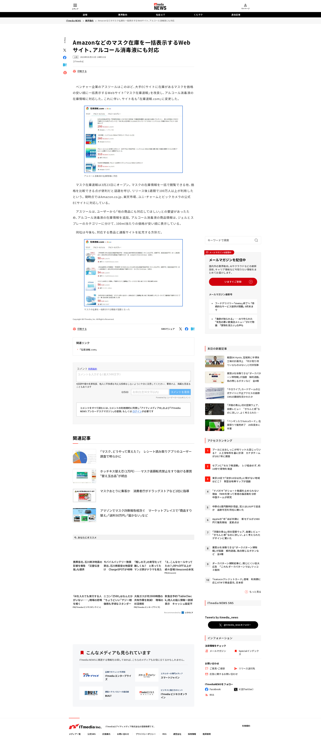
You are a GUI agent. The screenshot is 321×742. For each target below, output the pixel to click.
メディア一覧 (75, 733)
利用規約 (246, 725)
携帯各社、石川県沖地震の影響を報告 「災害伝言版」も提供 (87, 565)
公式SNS (91, 733)
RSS (165, 733)
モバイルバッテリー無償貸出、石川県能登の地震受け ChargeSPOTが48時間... (118, 565)
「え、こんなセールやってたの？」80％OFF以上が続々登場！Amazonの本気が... (179, 565)
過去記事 (235, 14)
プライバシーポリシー (146, 733)
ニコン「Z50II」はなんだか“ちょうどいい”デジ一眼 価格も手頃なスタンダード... (118, 600)
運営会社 (177, 733)
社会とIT (160, 14)
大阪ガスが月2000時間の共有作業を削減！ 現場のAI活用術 (148, 599)
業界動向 (122, 14)
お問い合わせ (123, 733)
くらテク (198, 14)
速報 (85, 14)
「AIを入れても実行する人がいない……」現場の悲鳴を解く (87, 599)
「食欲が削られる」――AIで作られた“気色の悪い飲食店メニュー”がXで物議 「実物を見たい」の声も (234, 322)
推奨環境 (207, 733)
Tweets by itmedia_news (221, 617)
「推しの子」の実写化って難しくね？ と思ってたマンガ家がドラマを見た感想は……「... (148, 565)
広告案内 (106, 733)
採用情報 (192, 733)
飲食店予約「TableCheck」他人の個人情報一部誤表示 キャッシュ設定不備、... (179, 600)
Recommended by (172, 612)
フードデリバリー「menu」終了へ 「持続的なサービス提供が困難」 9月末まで (234, 306)
